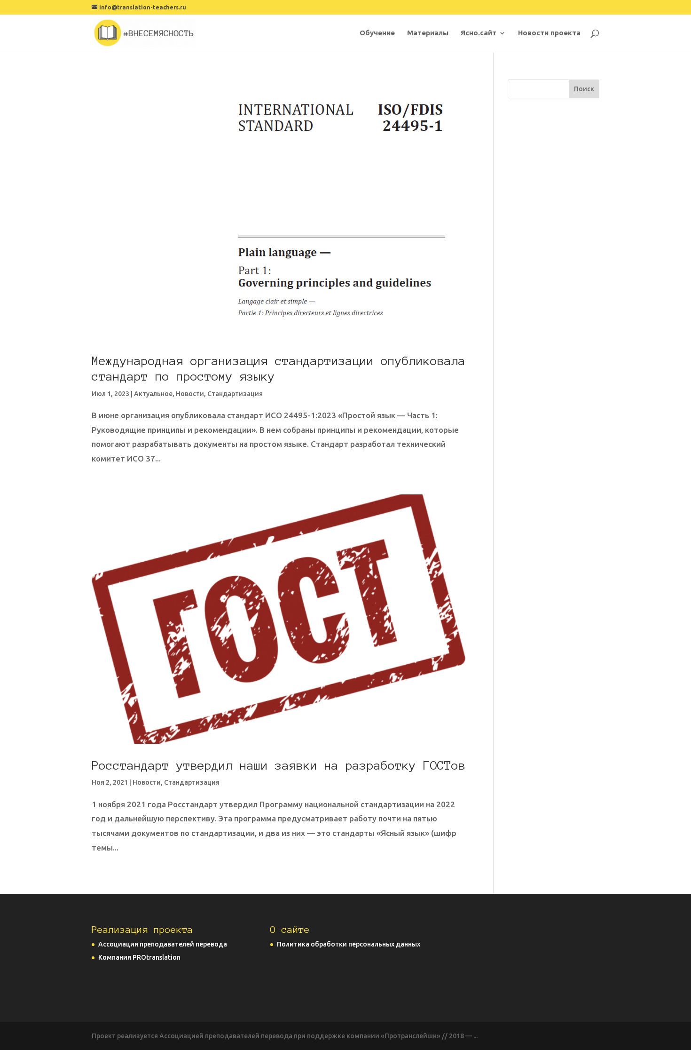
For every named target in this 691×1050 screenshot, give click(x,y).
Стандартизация (235, 394)
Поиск (584, 89)
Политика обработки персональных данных (348, 944)
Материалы (427, 33)
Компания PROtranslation (139, 957)
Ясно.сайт (478, 33)
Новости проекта (549, 33)
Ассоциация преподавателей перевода (162, 944)
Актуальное (153, 394)
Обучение (377, 33)
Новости (190, 394)
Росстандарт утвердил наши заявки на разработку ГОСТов (278, 765)
